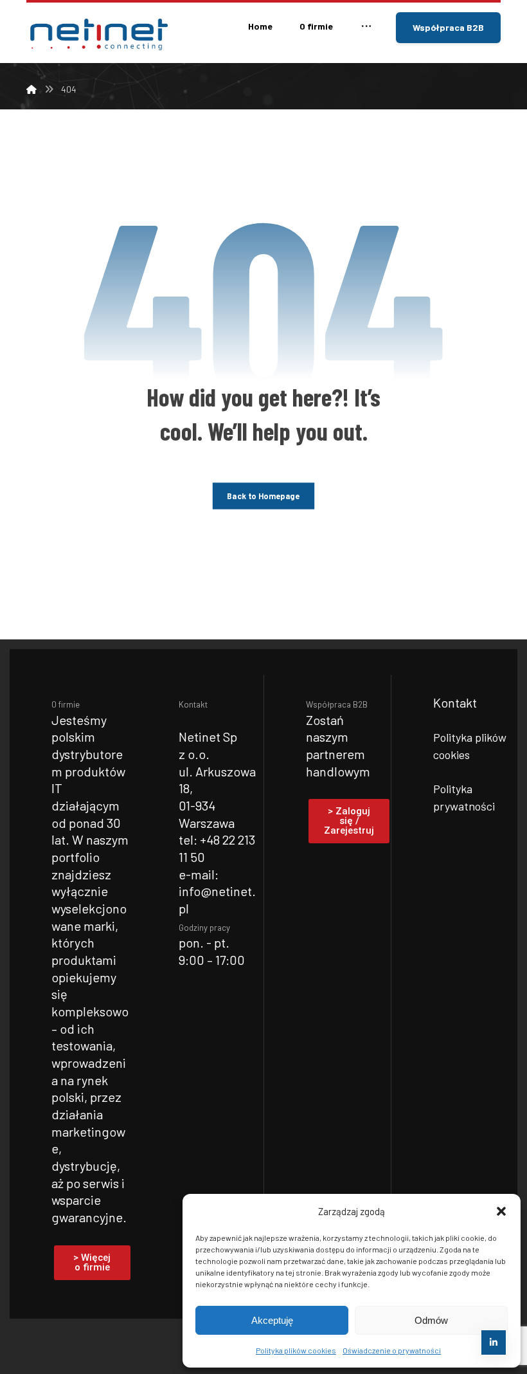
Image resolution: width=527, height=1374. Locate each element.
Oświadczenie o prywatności (392, 1350)
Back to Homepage (263, 495)
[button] (501, 1211)
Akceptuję (272, 1320)
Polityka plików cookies (296, 1350)
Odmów (431, 1320)
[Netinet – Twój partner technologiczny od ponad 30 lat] (97, 34)
